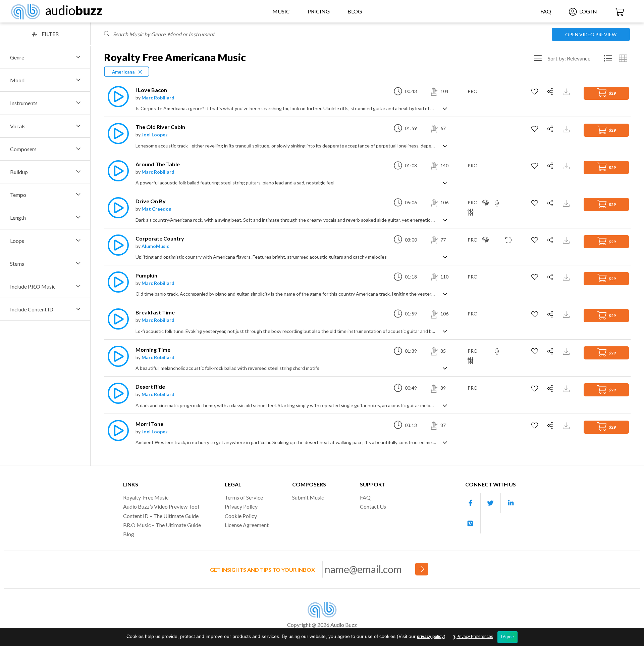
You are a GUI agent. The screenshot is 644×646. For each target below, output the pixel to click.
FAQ (545, 11)
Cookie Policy (241, 516)
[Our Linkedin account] (511, 503)
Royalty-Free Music (146, 497)
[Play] (116, 96)
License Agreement (247, 525)
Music (281, 11)
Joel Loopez (155, 134)
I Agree (507, 637)
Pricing (319, 11)
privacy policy (430, 636)
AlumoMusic (155, 246)
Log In (587, 11)
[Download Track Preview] (567, 91)
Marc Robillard (158, 97)
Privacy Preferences (475, 636)
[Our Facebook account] (471, 503)
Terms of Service (244, 497)
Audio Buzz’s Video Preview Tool (161, 506)
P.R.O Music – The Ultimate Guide (162, 525)
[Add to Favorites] (535, 91)
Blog (354, 11)
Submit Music (308, 497)
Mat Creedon (156, 209)
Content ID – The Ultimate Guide (161, 516)
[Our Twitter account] (491, 503)
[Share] (551, 91)
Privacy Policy (241, 506)
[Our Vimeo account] (471, 523)
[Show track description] (445, 108)
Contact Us (373, 506)
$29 (612, 93)
